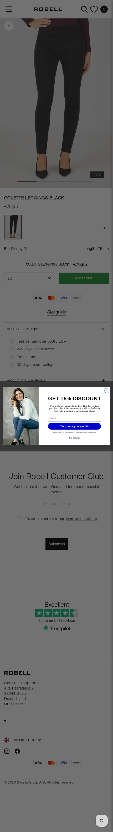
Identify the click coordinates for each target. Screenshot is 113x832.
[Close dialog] (107, 390)
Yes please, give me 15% (74, 426)
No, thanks (74, 437)
